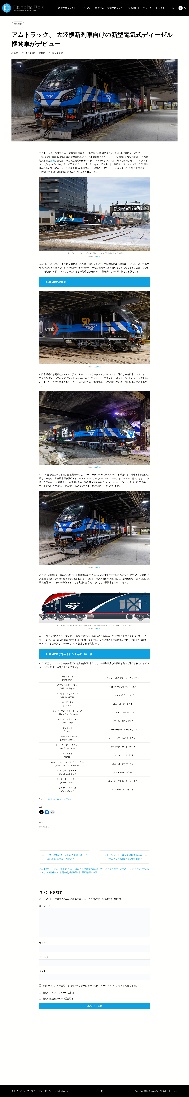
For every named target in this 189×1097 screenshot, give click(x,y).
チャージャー (138, 868)
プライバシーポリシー (42, 1091)
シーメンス (125, 868)
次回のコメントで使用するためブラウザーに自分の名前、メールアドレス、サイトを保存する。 (90, 985)
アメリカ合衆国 (87, 868)
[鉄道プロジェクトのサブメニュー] (77, 8)
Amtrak (97, 256)
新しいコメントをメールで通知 (58, 992)
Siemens (60, 799)
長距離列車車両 (89, 872)
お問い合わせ (61, 1091)
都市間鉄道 (62, 872)
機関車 (52, 872)
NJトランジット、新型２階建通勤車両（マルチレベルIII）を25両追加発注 (123, 857)
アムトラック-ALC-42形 (66, 868)
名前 (42, 942)
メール (43, 957)
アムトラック (45, 868)
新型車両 (18, 23)
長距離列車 (75, 872)
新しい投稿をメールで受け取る (58, 998)
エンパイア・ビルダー (107, 868)
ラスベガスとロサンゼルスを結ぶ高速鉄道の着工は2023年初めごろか (67, 857)
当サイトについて (20, 1091)
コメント (44, 905)
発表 (52, 160)
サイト (42, 971)
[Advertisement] (94, 1045)
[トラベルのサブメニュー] (91, 8)
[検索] (173, 8)
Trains (69, 799)
